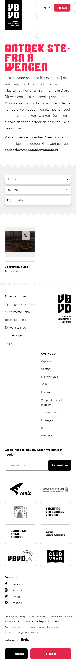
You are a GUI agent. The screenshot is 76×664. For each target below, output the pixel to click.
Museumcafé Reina (17, 312)
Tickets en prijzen (16, 296)
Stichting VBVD (50, 412)
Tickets (51, 654)
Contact (45, 368)
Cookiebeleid (37, 616)
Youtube (17, 602)
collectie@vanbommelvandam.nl (31, 150)
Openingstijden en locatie (21, 304)
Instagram (18, 590)
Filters (12, 179)
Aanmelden (59, 465)
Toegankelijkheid (15, 320)
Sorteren (13, 190)
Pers (43, 428)
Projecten (11, 343)
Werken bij (47, 435)
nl (45, 8)
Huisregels (47, 420)
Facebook (18, 584)
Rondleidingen (14, 335)
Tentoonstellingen (16, 327)
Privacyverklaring (15, 616)
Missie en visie (49, 376)
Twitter (16, 596)
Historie (45, 392)
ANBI (44, 384)
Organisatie (47, 361)
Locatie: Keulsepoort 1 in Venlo (42, 621)
